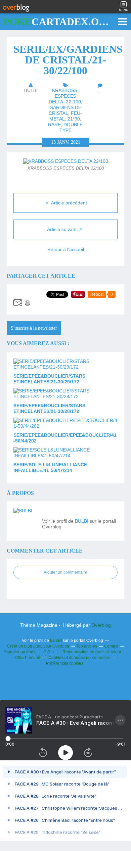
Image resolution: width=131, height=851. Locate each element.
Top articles (86, 646)
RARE (54, 124)
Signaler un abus (20, 652)
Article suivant (62, 229)
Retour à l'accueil (65, 249)
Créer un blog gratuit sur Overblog (38, 646)
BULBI (81, 521)
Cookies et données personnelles (79, 657)
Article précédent (68, 202)
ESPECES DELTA (62, 98)
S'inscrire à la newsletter (34, 328)
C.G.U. (49, 652)
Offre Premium (28, 657)
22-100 (73, 101)
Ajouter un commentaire (65, 572)
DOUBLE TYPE (71, 127)
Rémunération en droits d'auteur (91, 652)
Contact (111, 646)
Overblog (101, 625)
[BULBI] (25, 519)
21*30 (74, 119)
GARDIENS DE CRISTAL (65, 110)
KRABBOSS (64, 90)
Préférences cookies (64, 663)
